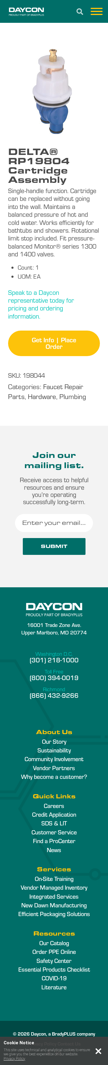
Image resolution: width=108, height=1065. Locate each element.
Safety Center (54, 960)
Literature (54, 987)
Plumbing (72, 396)
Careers (54, 805)
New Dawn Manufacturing (54, 905)
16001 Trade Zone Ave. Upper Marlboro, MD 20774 (54, 628)
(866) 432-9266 (54, 695)
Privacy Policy (14, 1059)
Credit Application (54, 814)
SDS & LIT (54, 823)
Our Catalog (54, 942)
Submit (54, 546)
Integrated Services (54, 896)
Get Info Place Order (54, 343)
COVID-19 (54, 978)
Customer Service (54, 832)
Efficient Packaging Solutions (54, 913)
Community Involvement (54, 758)
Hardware (42, 396)
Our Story (54, 741)
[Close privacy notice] (98, 1051)
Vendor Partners (54, 767)
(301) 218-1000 (54, 659)
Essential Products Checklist (54, 969)
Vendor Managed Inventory (54, 887)
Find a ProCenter (54, 840)
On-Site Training (54, 878)
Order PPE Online (54, 951)
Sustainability (54, 750)
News (54, 849)
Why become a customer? (54, 776)
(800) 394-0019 (54, 677)
